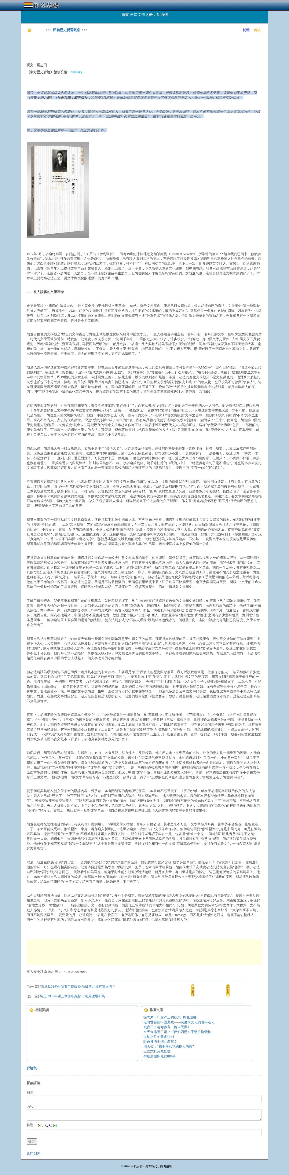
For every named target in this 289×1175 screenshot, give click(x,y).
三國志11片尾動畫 (157, 1051)
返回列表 (33, 1154)
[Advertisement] (104, 46)
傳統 (257, 30)
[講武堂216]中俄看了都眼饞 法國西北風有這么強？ (78, 986)
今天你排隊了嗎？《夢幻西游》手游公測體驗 (177, 1032)
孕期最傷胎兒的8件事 (159, 1056)
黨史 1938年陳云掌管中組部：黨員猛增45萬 (72, 996)
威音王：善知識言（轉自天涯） (167, 1027)
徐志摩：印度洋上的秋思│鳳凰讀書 (170, 1017)
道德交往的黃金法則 (158, 1037)
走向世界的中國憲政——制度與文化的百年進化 (179, 1022)
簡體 (246, 30)
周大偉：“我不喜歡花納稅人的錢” (168, 1046)
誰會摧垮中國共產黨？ (160, 1041)
